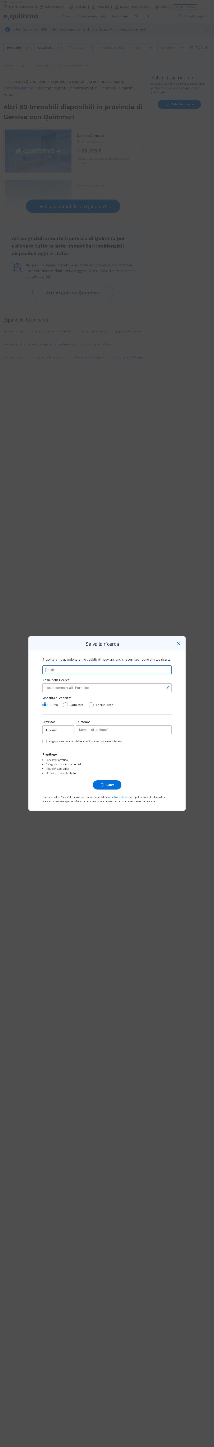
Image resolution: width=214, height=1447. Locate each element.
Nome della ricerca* (56, 680)
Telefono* (83, 722)
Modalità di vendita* (56, 698)
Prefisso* (48, 722)
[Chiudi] (179, 644)
